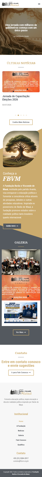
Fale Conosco (21, 440)
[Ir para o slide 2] (18, 115)
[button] (39, 4)
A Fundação (21, 426)
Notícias (21, 431)
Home (21, 421)
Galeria (21, 435)
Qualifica (21, 445)
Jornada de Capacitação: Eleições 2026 (16, 98)
